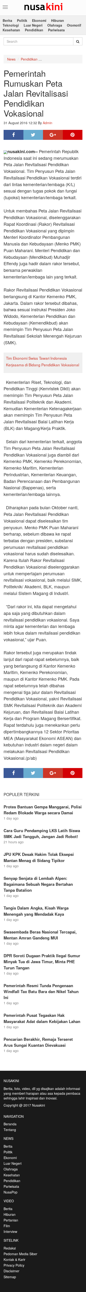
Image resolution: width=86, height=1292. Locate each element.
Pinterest (73, 135)
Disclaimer (11, 1270)
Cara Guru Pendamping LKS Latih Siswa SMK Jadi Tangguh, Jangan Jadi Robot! (42, 833)
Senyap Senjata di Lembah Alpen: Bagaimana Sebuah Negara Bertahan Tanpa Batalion (38, 884)
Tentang (10, 1129)
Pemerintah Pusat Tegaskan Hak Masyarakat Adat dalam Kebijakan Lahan (42, 1018)
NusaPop (10, 1192)
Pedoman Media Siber (20, 1253)
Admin (47, 122)
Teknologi (11, 25)
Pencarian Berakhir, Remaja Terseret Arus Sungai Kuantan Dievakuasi (38, 1042)
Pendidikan (34, 30)
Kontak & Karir (14, 1259)
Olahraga (54, 25)
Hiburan (57, 20)
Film (7, 1225)
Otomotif (74, 25)
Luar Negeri (33, 25)
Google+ (53, 135)
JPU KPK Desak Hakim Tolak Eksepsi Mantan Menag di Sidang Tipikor (39, 857)
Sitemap (10, 1276)
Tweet (33, 135)
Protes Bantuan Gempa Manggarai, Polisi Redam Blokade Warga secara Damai (43, 810)
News (11, 59)
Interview (10, 1231)
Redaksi (10, 1248)
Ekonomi (39, 20)
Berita (7, 20)
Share (13, 135)
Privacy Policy (14, 1265)
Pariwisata (56, 30)
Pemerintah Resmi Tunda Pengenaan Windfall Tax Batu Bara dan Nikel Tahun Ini (41, 991)
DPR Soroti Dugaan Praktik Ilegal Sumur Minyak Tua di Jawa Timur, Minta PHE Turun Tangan (42, 961)
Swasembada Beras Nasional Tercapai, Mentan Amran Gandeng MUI (40, 935)
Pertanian (11, 1220)
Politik (22, 20)
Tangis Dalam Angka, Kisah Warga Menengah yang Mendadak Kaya (36, 911)
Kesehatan (11, 30)
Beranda (10, 1124)
